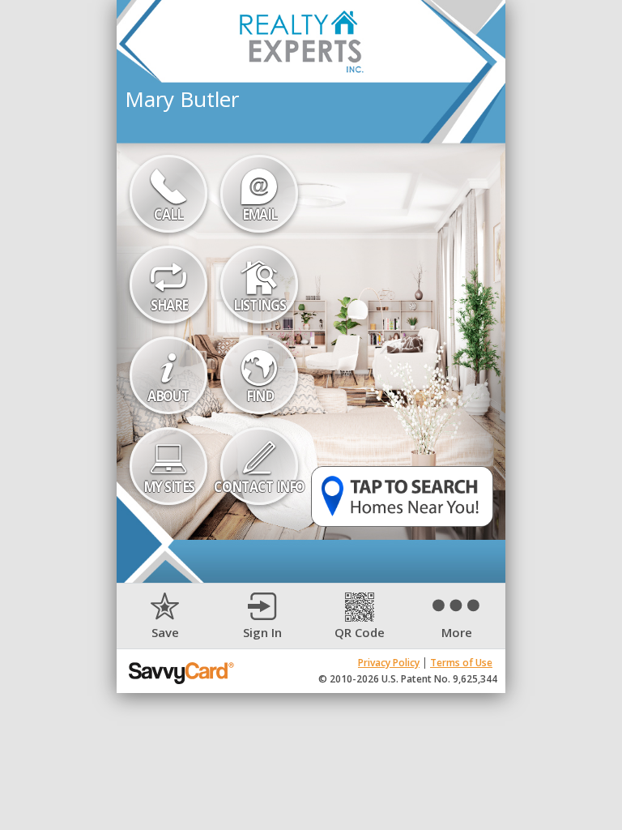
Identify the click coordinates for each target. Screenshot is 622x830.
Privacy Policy (389, 663)
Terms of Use (461, 663)
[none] (165, 616)
